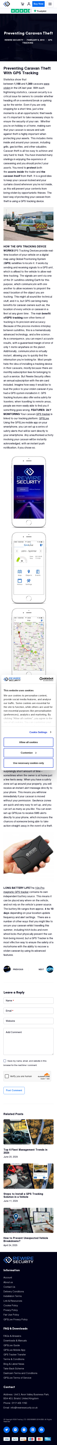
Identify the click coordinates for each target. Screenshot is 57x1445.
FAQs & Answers (12, 1336)
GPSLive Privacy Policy (15, 1319)
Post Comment (14, 1090)
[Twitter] (6, 1430)
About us (8, 1282)
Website (10, 1021)
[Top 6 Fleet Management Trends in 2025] (28, 1131)
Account (7, 1277)
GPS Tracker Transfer (14, 1354)
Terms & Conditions (13, 1359)
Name (10, 1000)
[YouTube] (15, 1430)
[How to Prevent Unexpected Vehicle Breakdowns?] (28, 1220)
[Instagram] (24, 1430)
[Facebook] (41, 1430)
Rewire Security (14, 40)
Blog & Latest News (13, 1364)
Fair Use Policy (11, 1314)
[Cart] (22, 4)
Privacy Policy (10, 1310)
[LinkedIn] (33, 1430)
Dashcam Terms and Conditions (20, 1373)
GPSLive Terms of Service (17, 1377)
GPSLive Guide (11, 1345)
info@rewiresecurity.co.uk (24, 1407)
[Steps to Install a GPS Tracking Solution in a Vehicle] (28, 1176)
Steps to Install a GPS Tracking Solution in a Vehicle (23, 1195)
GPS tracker (43, 414)
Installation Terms (12, 1296)
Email (9, 1010)
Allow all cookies (28, 742)
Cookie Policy (10, 1305)
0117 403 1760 (19, 1403)
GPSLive (44, 418)
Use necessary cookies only (28, 763)
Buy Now (38, 3)
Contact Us (9, 1286)
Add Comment (14, 1032)
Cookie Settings (38, 732)
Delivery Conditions (13, 1291)
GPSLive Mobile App (14, 1350)
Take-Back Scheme (13, 1368)
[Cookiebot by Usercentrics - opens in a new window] (40, 679)
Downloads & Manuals (15, 1340)
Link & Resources (12, 1300)
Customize (27, 752)
